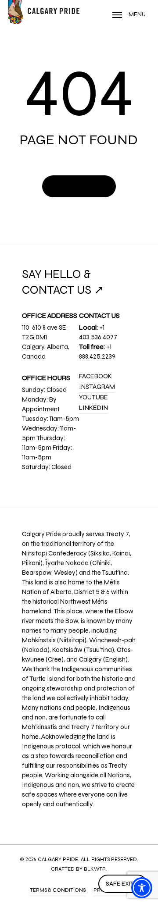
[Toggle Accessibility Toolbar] (141, 887)
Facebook (95, 376)
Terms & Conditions (58, 890)
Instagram (97, 387)
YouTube (93, 397)
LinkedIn (93, 408)
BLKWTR (95, 869)
